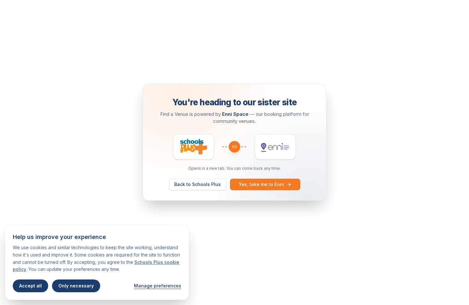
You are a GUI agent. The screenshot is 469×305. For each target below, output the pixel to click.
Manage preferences (157, 285)
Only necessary (76, 285)
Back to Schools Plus (197, 184)
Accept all (30, 285)
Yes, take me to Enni (261, 184)
